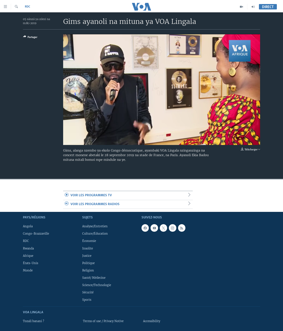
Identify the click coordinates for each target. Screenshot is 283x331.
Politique (88, 263)
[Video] (241, 7)
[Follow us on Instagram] (172, 228)
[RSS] (181, 228)
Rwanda (28, 248)
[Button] (30, 37)
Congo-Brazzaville (36, 233)
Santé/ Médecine (93, 278)
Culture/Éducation (95, 233)
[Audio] (253, 7)
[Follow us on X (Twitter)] (163, 228)
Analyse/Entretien (95, 226)
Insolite (87, 248)
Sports (86, 300)
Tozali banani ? (33, 321)
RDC (27, 6)
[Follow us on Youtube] (154, 228)
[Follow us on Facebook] (145, 228)
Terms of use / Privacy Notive (103, 321)
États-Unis (30, 263)
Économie (89, 241)
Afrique (28, 255)
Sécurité (88, 292)
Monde (28, 270)
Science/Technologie (96, 285)
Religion (88, 270)
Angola (28, 226)
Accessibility (151, 321)
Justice (86, 255)
